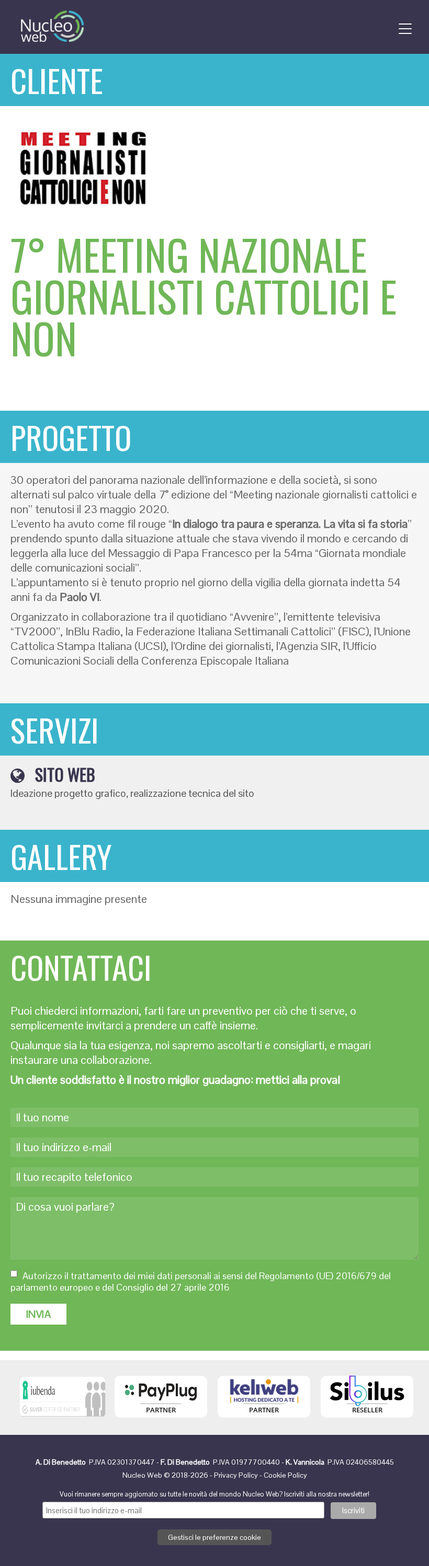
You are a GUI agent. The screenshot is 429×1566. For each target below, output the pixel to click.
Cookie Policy (285, 1475)
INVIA (38, 1314)
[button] (401, 26)
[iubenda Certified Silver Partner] (62, 1419)
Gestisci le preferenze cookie (214, 1537)
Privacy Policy (236, 1475)
